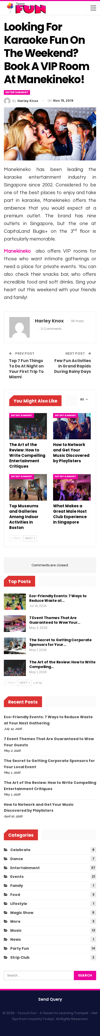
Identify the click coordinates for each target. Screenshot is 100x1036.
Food (15, 894)
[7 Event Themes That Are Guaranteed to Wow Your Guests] (15, 623)
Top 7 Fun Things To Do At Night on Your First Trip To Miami (26, 369)
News (15, 939)
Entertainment (16, 92)
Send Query (50, 999)
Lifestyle (18, 903)
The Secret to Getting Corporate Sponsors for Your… (60, 642)
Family (16, 885)
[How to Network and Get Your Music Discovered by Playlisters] (72, 426)
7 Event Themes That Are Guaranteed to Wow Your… (54, 620)
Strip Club (19, 957)
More (15, 921)
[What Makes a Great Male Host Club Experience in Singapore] (72, 487)
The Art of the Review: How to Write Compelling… (62, 664)
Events (17, 876)
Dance (16, 858)
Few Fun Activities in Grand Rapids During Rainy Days (72, 366)
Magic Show (21, 912)
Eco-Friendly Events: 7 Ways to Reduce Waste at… (58, 598)
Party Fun (19, 948)
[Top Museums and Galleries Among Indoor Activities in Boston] (28, 487)
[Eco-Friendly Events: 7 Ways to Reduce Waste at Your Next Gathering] (15, 602)
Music (16, 930)
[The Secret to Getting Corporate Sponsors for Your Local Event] (15, 646)
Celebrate (20, 849)
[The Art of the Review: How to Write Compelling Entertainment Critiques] (28, 426)
